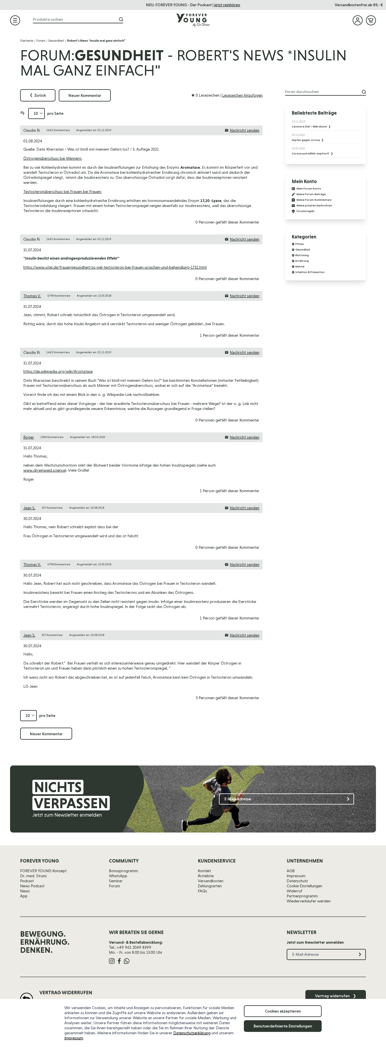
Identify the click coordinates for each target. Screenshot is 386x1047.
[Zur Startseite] (193, 20)
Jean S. (29, 507)
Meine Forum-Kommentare (314, 199)
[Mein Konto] (357, 20)
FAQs (202, 891)
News (25, 891)
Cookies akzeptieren (283, 1011)
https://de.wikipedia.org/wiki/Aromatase (58, 371)
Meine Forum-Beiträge (311, 194)
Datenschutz (297, 880)
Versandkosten (210, 880)
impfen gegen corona (306, 140)
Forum (40, 40)
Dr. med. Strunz (33, 875)
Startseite (26, 40)
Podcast (27, 880)
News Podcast (32, 885)
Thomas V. (32, 295)
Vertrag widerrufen (335, 995)
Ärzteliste (206, 875)
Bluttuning (302, 255)
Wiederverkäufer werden (309, 901)
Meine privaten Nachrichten (314, 205)
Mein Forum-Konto (309, 188)
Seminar (116, 880)
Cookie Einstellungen (304, 885)
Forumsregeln (305, 211)
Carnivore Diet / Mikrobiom (309, 126)
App (24, 896)
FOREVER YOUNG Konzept (43, 870)
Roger (28, 437)
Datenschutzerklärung (191, 1032)
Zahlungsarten (210, 885)
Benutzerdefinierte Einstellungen (283, 1026)
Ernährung (302, 260)
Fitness (299, 243)
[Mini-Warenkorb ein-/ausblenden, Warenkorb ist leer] (371, 20)
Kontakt (204, 870)
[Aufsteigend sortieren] (22, 113)
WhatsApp (118, 875)
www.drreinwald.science (44, 470)
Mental (299, 266)
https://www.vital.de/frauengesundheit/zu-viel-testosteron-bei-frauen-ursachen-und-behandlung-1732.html (115, 267)
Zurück (38, 95)
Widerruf (294, 891)
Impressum (73, 1038)
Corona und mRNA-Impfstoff (311, 153)
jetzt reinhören (227, 4)
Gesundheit (56, 40)
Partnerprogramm (302, 896)
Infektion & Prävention (309, 272)
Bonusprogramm (123, 870)
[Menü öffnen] (15, 20)
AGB (291, 870)
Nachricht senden (244, 130)
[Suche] (121, 19)
